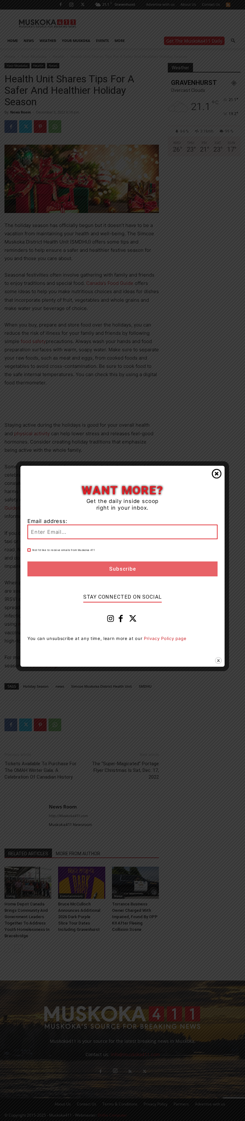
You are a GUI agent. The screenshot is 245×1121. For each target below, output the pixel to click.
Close (216, 473)
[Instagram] (110, 620)
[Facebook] (121, 620)
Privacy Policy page (165, 638)
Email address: (47, 521)
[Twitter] (133, 620)
